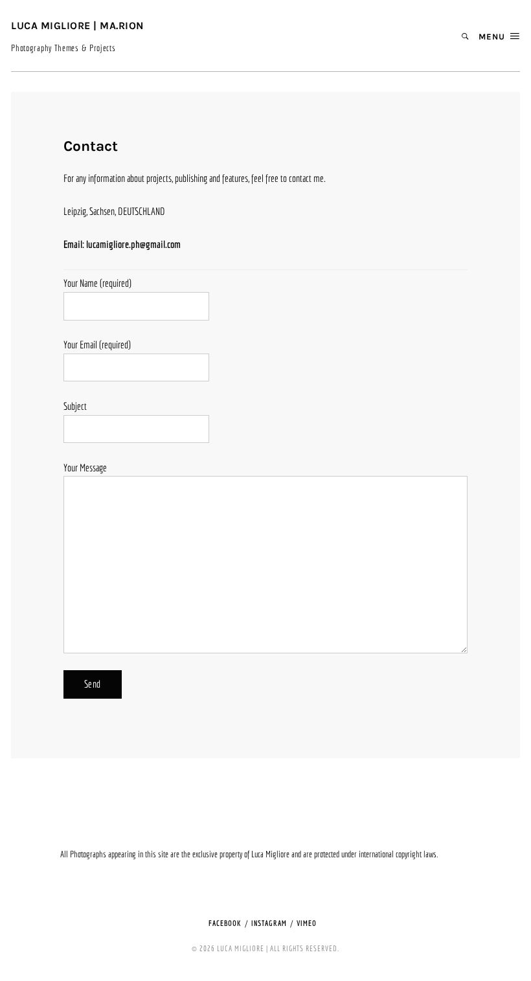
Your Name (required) (97, 283)
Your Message (85, 467)
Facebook (225, 923)
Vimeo (307, 923)
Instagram (269, 923)
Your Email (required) (97, 344)
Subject (75, 406)
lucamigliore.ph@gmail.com (133, 244)
